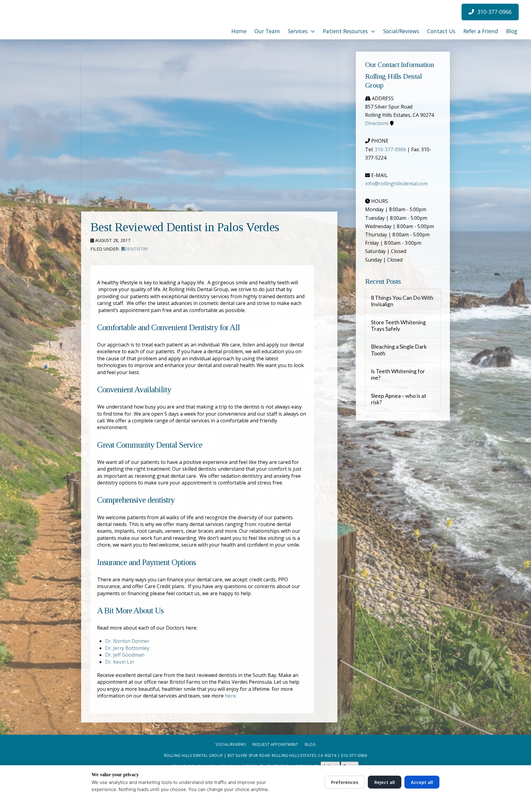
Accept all (422, 782)
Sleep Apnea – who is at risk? (398, 399)
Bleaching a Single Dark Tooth (399, 349)
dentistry (136, 249)
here (230, 695)
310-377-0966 (390, 149)
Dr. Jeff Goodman (124, 654)
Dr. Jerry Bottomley (127, 648)
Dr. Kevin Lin (119, 662)
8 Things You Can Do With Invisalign (402, 301)
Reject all (384, 782)
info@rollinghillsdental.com (396, 183)
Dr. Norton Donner (127, 641)
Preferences (344, 782)
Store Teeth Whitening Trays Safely (398, 325)
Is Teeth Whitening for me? (398, 374)
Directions (377, 123)
